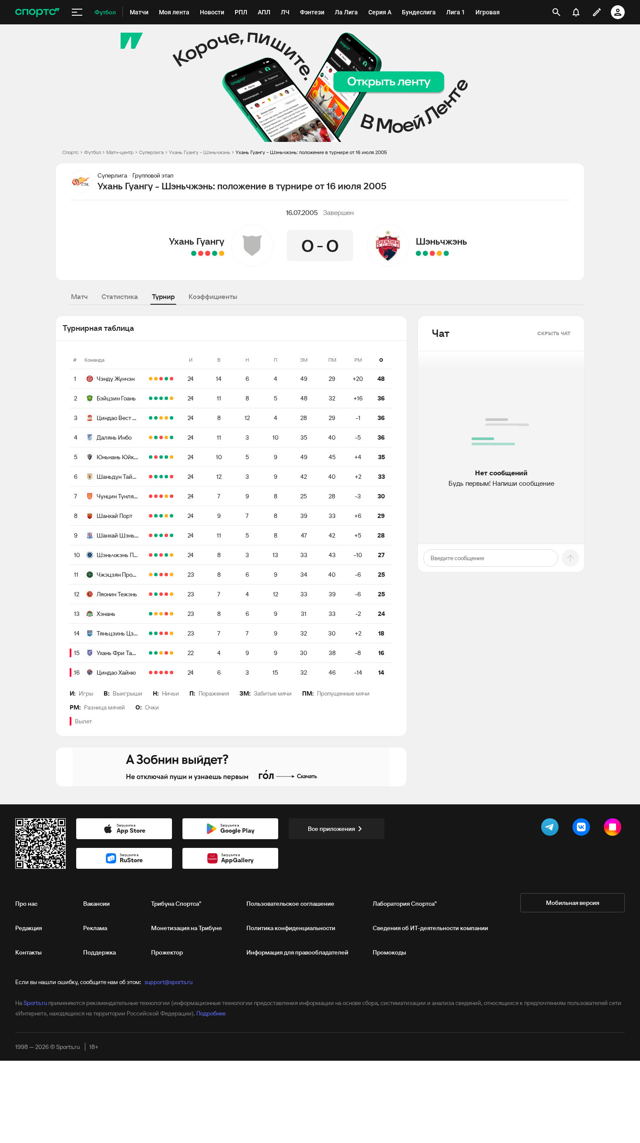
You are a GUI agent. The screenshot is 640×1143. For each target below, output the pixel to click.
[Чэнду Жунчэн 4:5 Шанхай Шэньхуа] (171, 378)
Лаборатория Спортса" (405, 904)
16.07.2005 (302, 212)
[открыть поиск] (556, 12)
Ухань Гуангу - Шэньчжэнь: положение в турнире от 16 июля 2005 (311, 152)
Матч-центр (120, 152)
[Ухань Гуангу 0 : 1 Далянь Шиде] (207, 253)
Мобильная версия (572, 903)
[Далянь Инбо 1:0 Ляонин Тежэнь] (156, 437)
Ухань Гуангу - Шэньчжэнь (199, 152)
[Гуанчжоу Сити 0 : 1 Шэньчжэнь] (418, 253)
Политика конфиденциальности (290, 928)
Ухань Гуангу (196, 241)
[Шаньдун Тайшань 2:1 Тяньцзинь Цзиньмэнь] (161, 476)
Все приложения (331, 829)
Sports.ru (35, 1003)
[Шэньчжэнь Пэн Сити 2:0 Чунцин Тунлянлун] (156, 496)
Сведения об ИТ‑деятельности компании (430, 928)
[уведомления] (576, 12)
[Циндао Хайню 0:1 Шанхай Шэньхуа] (156, 535)
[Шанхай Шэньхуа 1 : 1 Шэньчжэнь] (439, 253)
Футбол (92, 152)
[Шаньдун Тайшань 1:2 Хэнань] (150, 476)
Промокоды (389, 952)
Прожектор (167, 952)
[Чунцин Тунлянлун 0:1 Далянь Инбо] (171, 437)
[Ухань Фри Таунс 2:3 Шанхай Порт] (161, 516)
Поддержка (99, 952)
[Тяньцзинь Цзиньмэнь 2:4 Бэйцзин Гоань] (161, 398)
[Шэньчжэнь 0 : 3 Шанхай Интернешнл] (432, 253)
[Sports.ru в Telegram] (551, 828)
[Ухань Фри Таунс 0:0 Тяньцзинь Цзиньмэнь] (171, 633)
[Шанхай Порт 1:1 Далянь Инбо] (166, 437)
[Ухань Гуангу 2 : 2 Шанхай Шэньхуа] (221, 253)
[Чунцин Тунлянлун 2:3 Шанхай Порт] (161, 496)
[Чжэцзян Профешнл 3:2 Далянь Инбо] (156, 574)
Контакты (28, 952)
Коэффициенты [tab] (213, 296)
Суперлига (151, 152)
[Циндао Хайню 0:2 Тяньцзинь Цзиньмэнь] (150, 633)
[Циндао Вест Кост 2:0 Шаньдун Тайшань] (171, 418)
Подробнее (211, 1013)
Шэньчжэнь (441, 241)
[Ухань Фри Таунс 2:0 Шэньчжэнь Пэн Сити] (150, 653)
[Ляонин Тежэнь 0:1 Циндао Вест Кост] (150, 418)
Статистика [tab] (119, 296)
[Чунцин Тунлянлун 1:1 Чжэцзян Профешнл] (150, 574)
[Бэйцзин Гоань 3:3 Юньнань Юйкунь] (171, 398)
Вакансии (96, 904)
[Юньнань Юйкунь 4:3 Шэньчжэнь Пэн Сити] (150, 457)
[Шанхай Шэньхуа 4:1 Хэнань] (161, 535)
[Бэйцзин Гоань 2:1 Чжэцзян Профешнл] (150, 398)
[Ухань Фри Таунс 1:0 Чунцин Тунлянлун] (150, 496)
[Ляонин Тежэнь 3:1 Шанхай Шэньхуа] (150, 535)
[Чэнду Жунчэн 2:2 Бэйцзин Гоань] (150, 378)
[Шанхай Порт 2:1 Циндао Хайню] (171, 516)
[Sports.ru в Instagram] (614, 828)
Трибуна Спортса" (176, 904)
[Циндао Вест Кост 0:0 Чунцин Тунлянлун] (166, 418)
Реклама (95, 928)
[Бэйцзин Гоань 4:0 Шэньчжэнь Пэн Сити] (156, 398)
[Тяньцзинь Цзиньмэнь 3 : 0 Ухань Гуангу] (200, 253)
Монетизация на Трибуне (186, 928)
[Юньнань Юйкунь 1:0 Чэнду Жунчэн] (161, 378)
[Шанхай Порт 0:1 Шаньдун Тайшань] (156, 476)
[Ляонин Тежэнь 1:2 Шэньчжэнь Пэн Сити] (166, 555)
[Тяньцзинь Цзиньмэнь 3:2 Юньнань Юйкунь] (156, 457)
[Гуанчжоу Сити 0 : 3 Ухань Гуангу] (214, 253)
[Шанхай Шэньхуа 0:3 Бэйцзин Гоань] (166, 398)
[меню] (77, 12)
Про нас (26, 904)
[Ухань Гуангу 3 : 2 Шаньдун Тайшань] (193, 253)
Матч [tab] (79, 296)
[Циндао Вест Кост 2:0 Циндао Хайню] (156, 418)
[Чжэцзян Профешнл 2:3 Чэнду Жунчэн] (166, 378)
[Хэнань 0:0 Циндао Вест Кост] (161, 418)
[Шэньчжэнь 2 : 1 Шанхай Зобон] (446, 253)
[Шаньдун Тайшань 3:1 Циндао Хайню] (166, 476)
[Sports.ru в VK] (583, 828)
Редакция (28, 928)
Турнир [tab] (163, 296)
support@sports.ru (168, 982)
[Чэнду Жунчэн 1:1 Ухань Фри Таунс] (156, 378)
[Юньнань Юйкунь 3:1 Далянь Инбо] (161, 437)
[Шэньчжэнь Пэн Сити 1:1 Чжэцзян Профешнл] (171, 555)
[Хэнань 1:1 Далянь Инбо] (150, 437)
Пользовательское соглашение (290, 904)
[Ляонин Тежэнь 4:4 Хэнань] (171, 594)
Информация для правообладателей (297, 952)
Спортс (70, 152)
